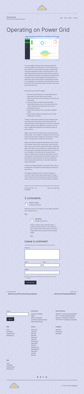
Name (26, 262)
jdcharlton (28, 189)
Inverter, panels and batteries (69, 313)
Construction (59, 331)
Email (44, 262)
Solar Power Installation (37, 313)
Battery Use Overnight (36, 317)
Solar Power (56, 188)
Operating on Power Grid (68, 317)
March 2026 (34, 329)
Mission (33, 315)
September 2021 (35, 349)
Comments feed (10, 333)
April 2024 (33, 335)
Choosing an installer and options (39, 319)
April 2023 (33, 339)
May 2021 (33, 355)
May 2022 (33, 345)
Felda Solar (11, 17)
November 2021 (35, 347)
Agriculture (58, 329)
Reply (26, 214)
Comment (27, 247)
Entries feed (9, 331)
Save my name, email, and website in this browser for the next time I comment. (41, 277)
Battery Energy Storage (37, 321)
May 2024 (33, 333)
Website (27, 269)
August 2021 (34, 351)
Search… (9, 311)
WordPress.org (10, 335)
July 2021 (33, 353)
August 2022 (34, 343)
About (70, 18)
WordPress (74, 385)
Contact (75, 18)
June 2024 (33, 331)
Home (61, 18)
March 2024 (34, 337)
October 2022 (34, 341)
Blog (65, 18)
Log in (8, 329)
